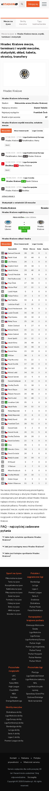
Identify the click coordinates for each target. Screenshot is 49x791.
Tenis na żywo (14, 582)
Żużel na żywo (14, 596)
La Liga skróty (14, 730)
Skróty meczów (23, 22)
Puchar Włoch (35, 661)
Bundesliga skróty (13, 726)
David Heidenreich (15, 308)
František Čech (13, 423)
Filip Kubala (12, 317)
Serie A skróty (14, 733)
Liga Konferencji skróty (13, 723)
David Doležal (13, 453)
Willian (11, 355)
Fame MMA (14, 683)
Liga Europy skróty (14, 719)
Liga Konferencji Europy (35, 639)
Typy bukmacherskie (39, 22)
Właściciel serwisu (31, 762)
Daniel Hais (12, 351)
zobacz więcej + (8, 196)
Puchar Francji (35, 650)
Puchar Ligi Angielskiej (35, 646)
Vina (10, 445)
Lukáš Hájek (12, 291)
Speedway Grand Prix (35, 693)
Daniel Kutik (12, 428)
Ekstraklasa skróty (14, 712)
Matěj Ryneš (12, 419)
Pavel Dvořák (13, 364)
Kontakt (13, 758)
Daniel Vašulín (13, 347)
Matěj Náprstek (14, 415)
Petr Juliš (11, 368)
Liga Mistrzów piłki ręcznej (35, 688)
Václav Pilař (12, 287)
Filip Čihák (12, 283)
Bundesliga (35, 582)
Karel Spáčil (12, 338)
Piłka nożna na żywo (14, 578)
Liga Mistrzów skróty (13, 715)
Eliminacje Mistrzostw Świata (35, 627)
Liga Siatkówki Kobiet (35, 676)
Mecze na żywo (8, 22)
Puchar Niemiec (35, 657)
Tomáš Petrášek (14, 274)
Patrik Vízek (12, 257)
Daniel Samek (13, 377)
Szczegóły (32, 777)
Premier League (35, 592)
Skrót (7, 145)
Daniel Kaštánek (14, 381)
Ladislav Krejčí (13, 304)
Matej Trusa (12, 321)
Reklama (25, 758)
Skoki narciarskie (35, 701)
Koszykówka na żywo (14, 585)
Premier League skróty (14, 740)
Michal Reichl (13, 330)
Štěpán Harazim (14, 394)
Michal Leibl (12, 372)
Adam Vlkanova (14, 483)
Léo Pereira (12, 262)
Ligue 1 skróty (14, 737)
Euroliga (13, 697)
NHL (35, 683)
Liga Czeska (37, 130)
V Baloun (11, 466)
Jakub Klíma (12, 342)
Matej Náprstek (14, 411)
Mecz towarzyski (21, 130)
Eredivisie (35, 599)
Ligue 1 (35, 589)
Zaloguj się (33, 4)
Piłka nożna (18, 217)
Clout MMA (14, 690)
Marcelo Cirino (13, 449)
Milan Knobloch (14, 470)
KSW (14, 679)
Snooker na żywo (14, 614)
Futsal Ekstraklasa (35, 610)
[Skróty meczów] (9, 4)
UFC (14, 676)
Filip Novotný (13, 360)
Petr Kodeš (12, 398)
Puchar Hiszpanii (35, 654)
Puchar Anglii (35, 643)
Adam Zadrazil (14, 325)
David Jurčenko (14, 440)
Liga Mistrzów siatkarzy (35, 679)
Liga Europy (35, 636)
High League (14, 686)
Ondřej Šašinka (14, 436)
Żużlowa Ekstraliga (35, 697)
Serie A (35, 596)
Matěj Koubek (13, 458)
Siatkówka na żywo (14, 589)
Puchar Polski (35, 607)
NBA (14, 693)
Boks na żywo (14, 607)
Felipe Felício (13, 296)
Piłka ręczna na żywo (13, 592)
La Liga (35, 585)
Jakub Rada (12, 406)
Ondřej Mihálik (13, 475)
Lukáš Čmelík (13, 313)
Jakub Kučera (13, 270)
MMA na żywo (14, 610)
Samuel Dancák (14, 253)
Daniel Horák (13, 432)
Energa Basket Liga (14, 701)
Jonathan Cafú (13, 402)
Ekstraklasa (35, 603)
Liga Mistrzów (35, 632)
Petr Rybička (12, 300)
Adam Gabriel (13, 334)
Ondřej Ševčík (13, 385)
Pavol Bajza (12, 389)
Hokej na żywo (14, 603)
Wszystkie (6, 130)
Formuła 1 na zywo (14, 599)
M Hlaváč (11, 462)
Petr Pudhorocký (14, 279)
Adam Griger (13, 479)
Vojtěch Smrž (13, 266)
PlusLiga (35, 672)
